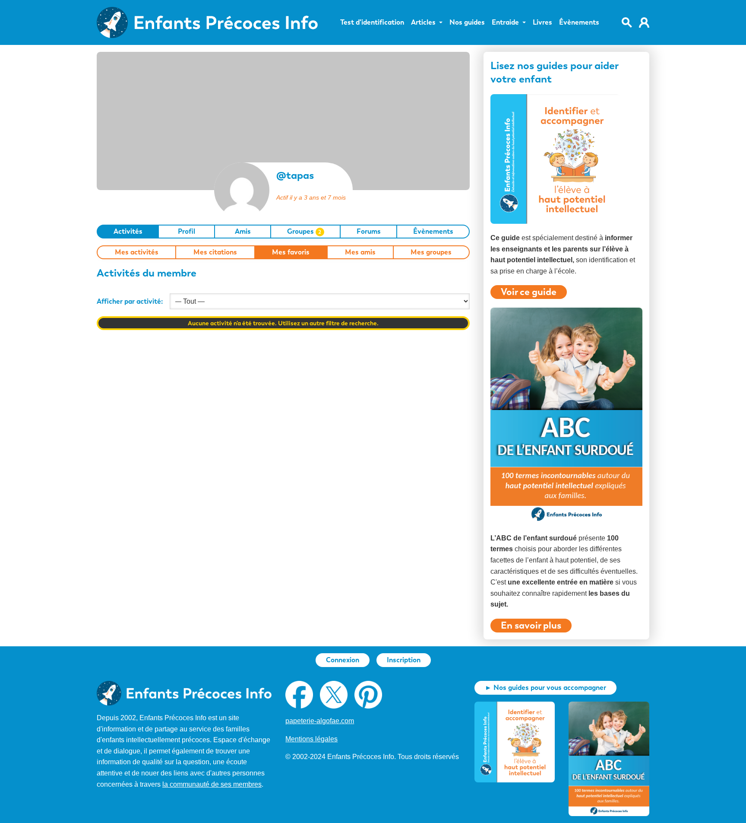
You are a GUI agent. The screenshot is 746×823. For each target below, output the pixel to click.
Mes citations (215, 252)
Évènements (579, 22)
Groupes (304, 231)
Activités (128, 231)
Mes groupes (431, 252)
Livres (542, 22)
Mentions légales (311, 739)
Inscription (403, 659)
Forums (369, 231)
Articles (423, 22)
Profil (186, 231)
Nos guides (467, 22)
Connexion (342, 659)
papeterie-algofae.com (319, 720)
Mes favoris (291, 252)
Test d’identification (372, 22)
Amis (243, 231)
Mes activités (136, 252)
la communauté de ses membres (212, 784)
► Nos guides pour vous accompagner (545, 687)
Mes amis (360, 252)
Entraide (505, 22)
